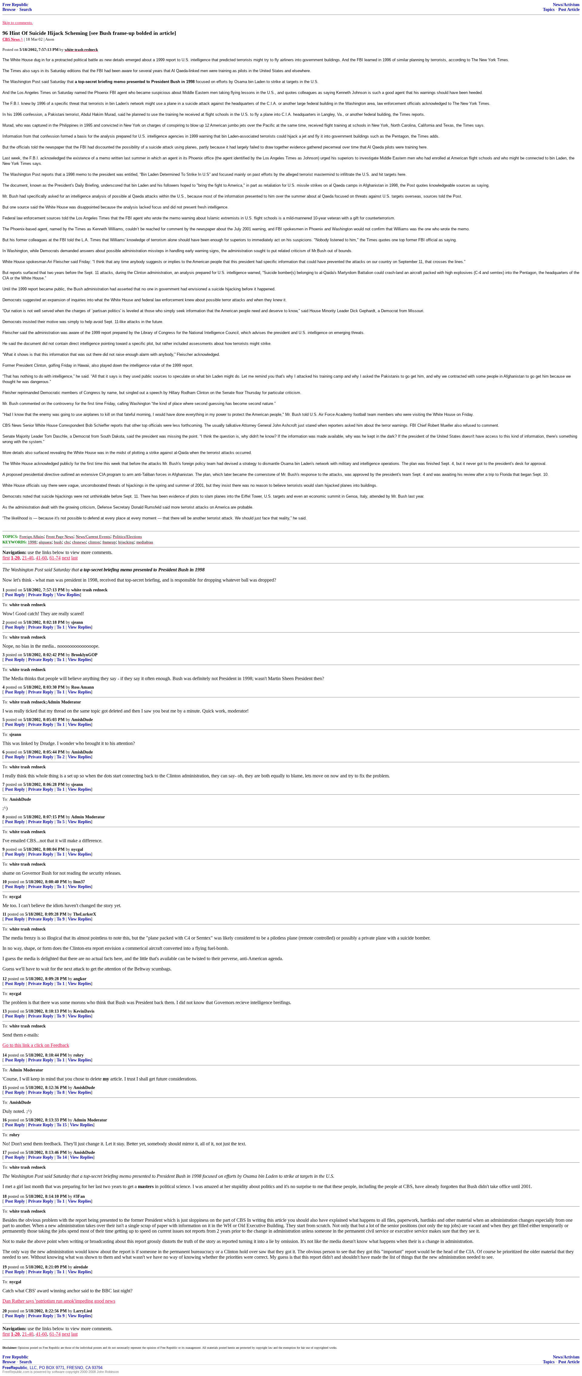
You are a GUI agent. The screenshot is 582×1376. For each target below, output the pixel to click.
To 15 (62, 1125)
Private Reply (40, 595)
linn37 (79, 882)
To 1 (61, 627)
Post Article (569, 9)
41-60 (41, 557)
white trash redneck (89, 590)
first (6, 557)
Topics (548, 9)
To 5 (61, 822)
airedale (80, 1267)
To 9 (61, 919)
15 (4, 1087)
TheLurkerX (84, 914)
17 (4, 1152)
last (74, 557)
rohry (78, 1055)
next (66, 557)
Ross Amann (82, 687)
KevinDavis (83, 1011)
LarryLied (82, 1311)
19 (4, 1267)
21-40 (27, 557)
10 (4, 882)
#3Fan (79, 1196)
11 (4, 914)
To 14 (62, 1157)
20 (4, 1311)
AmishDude (82, 719)
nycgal (77, 849)
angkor (79, 979)
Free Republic (15, 4)
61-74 (55, 557)
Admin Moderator (88, 817)
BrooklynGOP (84, 655)
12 (4, 979)
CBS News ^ (12, 39)
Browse (8, 9)
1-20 (15, 557)
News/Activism (566, 4)
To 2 (61, 757)
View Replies (68, 595)
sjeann (77, 622)
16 (4, 1120)
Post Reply (15, 595)
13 (4, 1011)
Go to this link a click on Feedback (35, 1045)
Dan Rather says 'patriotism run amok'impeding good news (58, 1301)
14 (4, 1055)
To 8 (61, 1092)
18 (4, 1196)
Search (25, 9)
